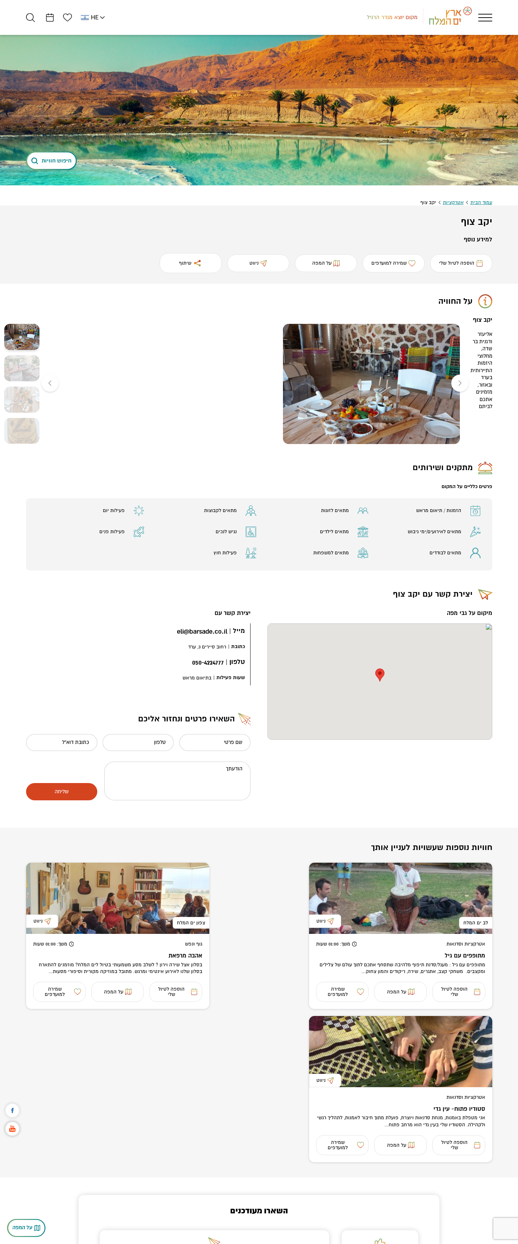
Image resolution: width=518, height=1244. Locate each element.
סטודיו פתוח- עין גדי (459, 1109)
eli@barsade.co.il (202, 632)
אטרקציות (453, 202)
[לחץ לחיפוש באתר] (30, 17)
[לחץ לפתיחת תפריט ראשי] (485, 18)
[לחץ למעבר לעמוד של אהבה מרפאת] (117, 898)
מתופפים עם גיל (465, 955)
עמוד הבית (481, 202)
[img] (372, 384)
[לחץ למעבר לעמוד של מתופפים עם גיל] (400, 898)
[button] (460, 383)
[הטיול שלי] (49, 17)
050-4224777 (208, 663)
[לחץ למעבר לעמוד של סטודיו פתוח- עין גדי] (400, 1051)
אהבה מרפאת (185, 955)
